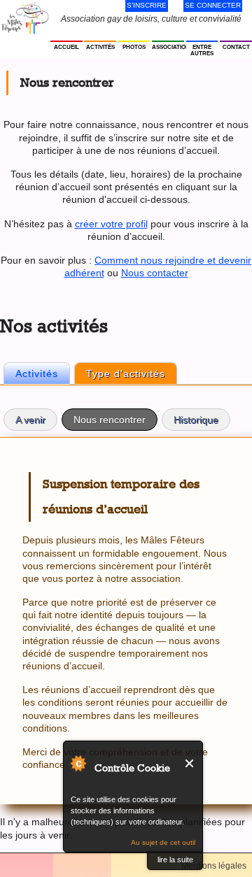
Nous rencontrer (116, 419)
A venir (30, 419)
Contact (236, 47)
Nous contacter (154, 272)
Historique (196, 419)
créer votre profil (111, 223)
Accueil (66, 47)
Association (168, 47)
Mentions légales (213, 866)
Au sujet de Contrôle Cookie (78, 763)
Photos (134, 47)
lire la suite (175, 859)
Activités (100, 47)
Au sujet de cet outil (163, 842)
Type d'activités (125, 373)
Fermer (190, 763)
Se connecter (213, 5)
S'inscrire (147, 5)
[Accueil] (25, 18)
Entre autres (202, 50)
